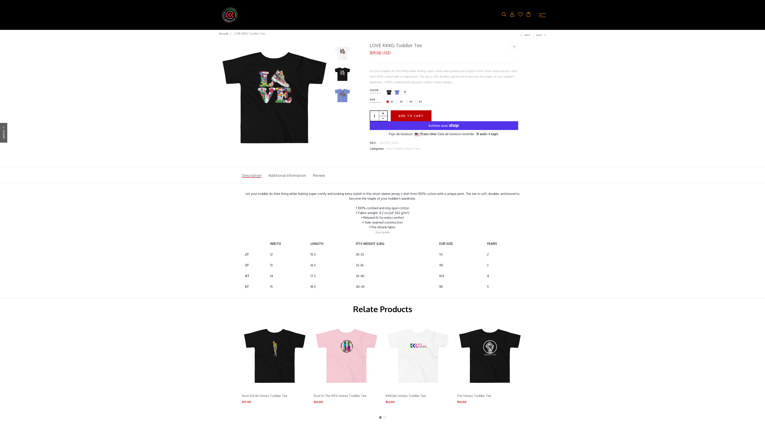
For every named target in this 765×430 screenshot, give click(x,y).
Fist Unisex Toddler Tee (474, 396)
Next (539, 35)
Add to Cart (411, 115)
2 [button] (385, 418)
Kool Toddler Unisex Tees (403, 148)
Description (251, 175)
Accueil (223, 33)
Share (3, 134)
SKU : (374, 143)
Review (319, 175)
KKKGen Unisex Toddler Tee (405, 396)
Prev (527, 35)
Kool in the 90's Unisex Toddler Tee (340, 396)
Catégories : (377, 148)
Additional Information (287, 175)
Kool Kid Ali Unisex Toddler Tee (264, 396)
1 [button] (380, 418)
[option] (274, 98)
